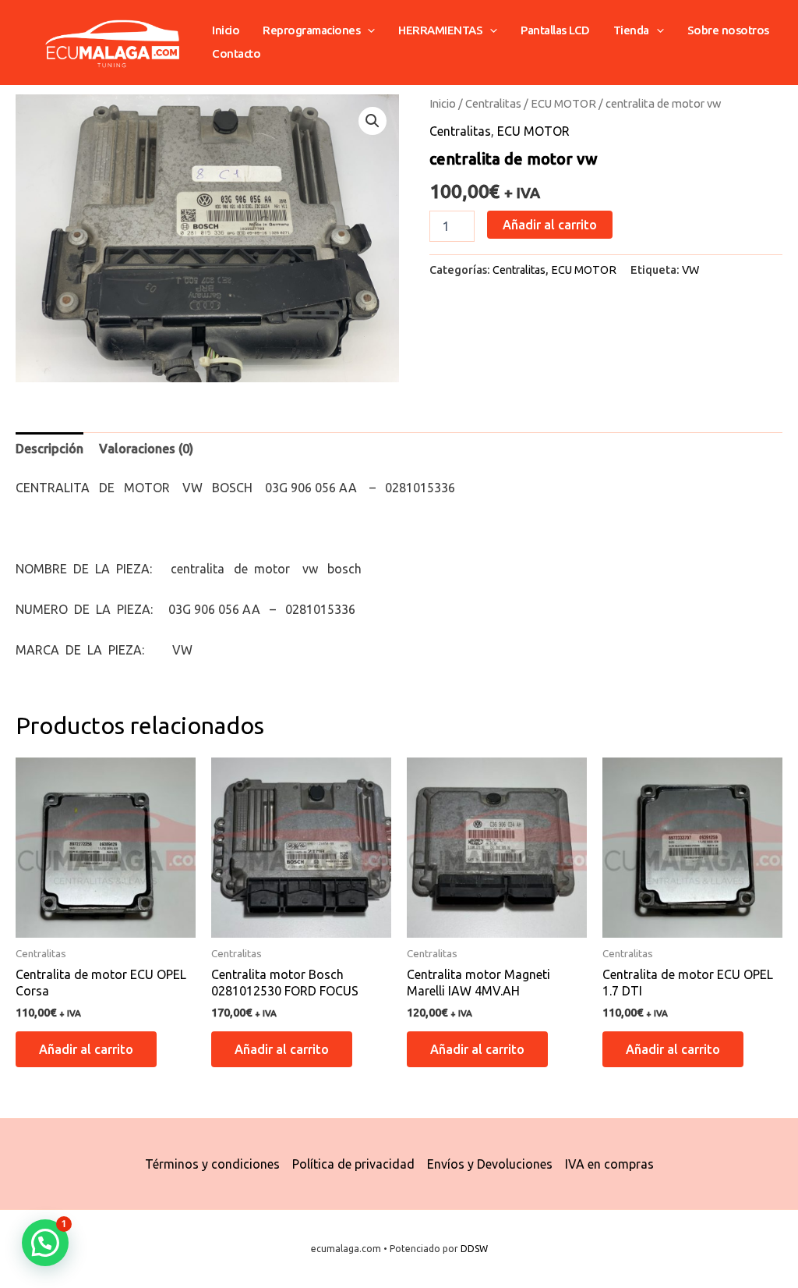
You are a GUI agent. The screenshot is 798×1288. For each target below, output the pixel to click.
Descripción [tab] (49, 449)
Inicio (225, 30)
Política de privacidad (353, 1164)
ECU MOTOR (563, 103)
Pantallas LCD (555, 30)
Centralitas (493, 103)
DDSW (474, 1249)
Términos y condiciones (212, 1164)
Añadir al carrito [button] (86, 1049)
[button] (367, 30)
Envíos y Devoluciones (490, 1164)
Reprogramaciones (311, 30)
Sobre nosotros (728, 30)
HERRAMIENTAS (440, 30)
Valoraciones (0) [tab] (146, 449)
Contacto (236, 53)
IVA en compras (609, 1164)
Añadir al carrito (550, 225)
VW (690, 270)
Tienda (631, 30)
